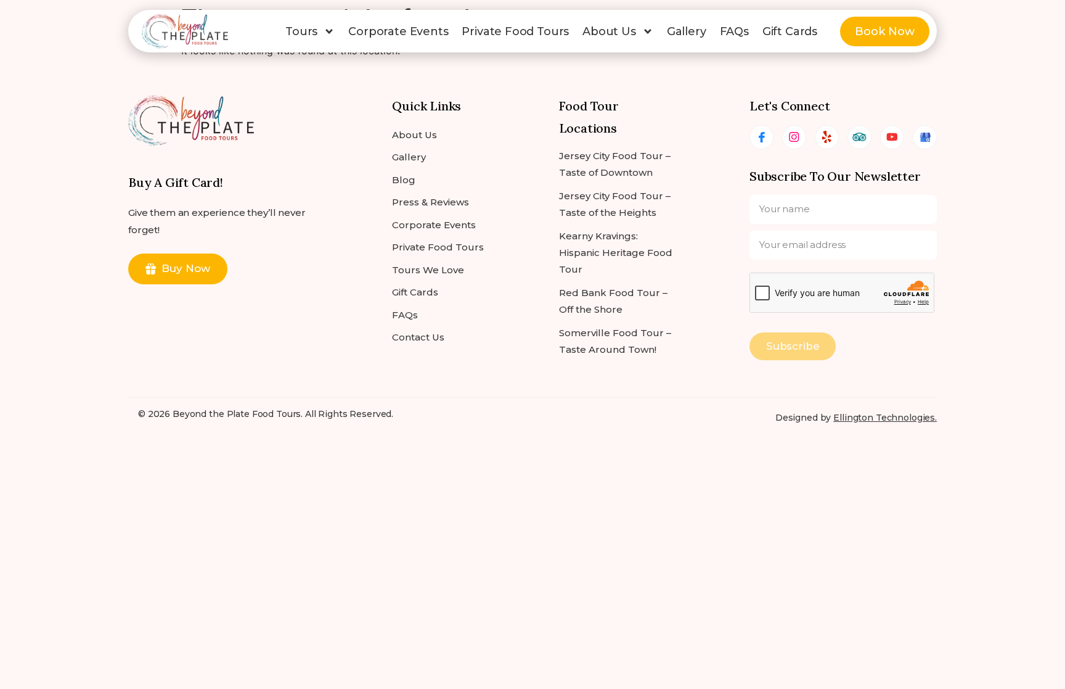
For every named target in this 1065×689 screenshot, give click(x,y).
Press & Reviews (430, 202)
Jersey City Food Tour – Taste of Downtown (615, 164)
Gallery (686, 31)
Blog (403, 180)
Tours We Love (428, 270)
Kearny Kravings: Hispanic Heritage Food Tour (615, 252)
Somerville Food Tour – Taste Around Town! (615, 341)
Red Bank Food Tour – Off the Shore (613, 301)
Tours (301, 31)
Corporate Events (398, 31)
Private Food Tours (515, 31)
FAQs (734, 31)
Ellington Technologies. (885, 417)
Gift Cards (789, 31)
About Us (609, 31)
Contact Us (418, 337)
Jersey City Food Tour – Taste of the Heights (615, 204)
